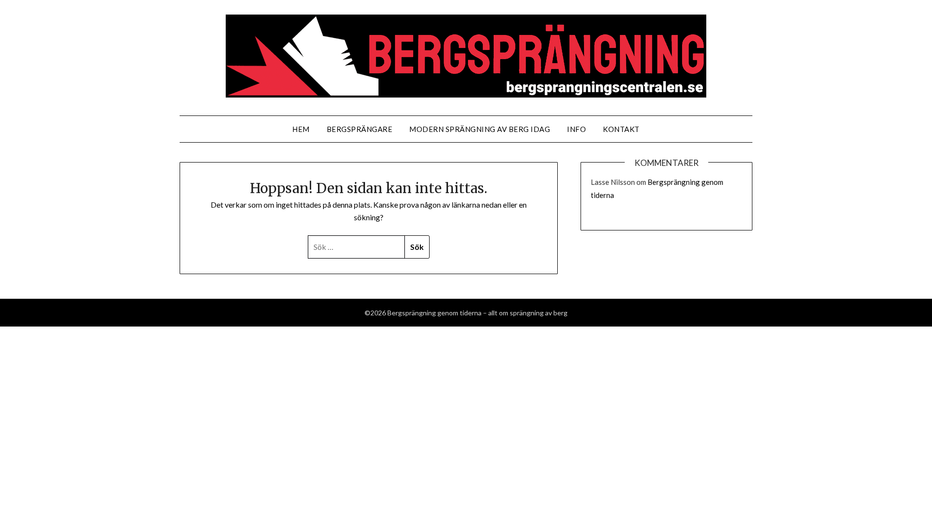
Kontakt (621, 129)
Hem (301, 129)
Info (576, 129)
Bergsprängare (360, 129)
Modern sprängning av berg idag (479, 129)
